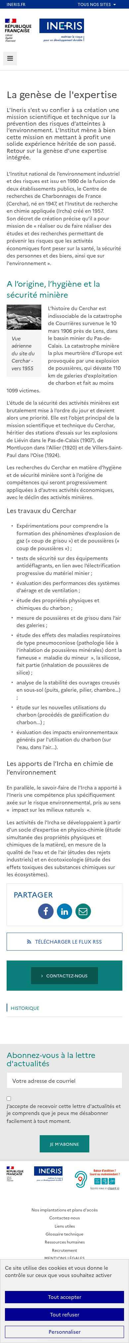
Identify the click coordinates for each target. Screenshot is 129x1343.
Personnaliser (65, 1331)
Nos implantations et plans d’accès (64, 1209)
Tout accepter (64, 1296)
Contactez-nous (66, 975)
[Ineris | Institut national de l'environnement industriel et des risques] (61, 29)
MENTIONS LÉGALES (64, 1258)
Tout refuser (64, 1314)
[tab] (10, 58)
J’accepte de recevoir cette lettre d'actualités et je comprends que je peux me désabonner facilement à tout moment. (64, 1113)
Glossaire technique (64, 1234)
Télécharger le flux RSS (77, 944)
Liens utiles (65, 1226)
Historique (25, 1008)
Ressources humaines (65, 1242)
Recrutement (64, 1250)
